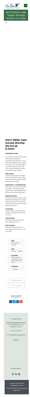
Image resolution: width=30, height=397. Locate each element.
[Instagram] (19, 374)
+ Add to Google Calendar (16, 280)
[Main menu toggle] (25, 5)
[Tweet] (14, 301)
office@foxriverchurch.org (17, 335)
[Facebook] (13, 374)
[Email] (21, 301)
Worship (15, 269)
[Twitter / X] (16, 374)
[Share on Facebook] (10, 301)
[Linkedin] (17, 301)
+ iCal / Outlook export (16, 285)
